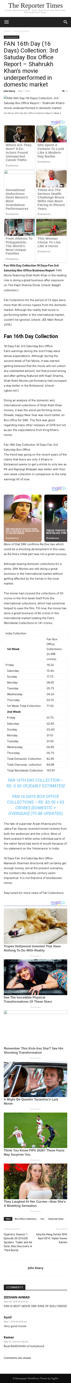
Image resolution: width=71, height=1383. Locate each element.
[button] (6, 22)
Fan (42, 1218)
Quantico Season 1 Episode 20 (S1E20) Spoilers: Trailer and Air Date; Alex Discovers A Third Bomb (18, 1242)
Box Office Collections (25, 1218)
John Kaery (9, 91)
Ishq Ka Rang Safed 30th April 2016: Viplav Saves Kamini (51, 1238)
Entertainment (21, 31)
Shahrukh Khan (56, 1218)
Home (7, 31)
